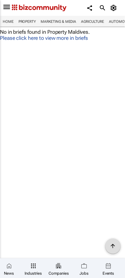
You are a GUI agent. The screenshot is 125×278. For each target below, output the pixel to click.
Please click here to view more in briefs (44, 38)
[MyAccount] (114, 7)
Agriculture (92, 21)
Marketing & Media (58, 21)
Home (8, 21)
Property (27, 21)
